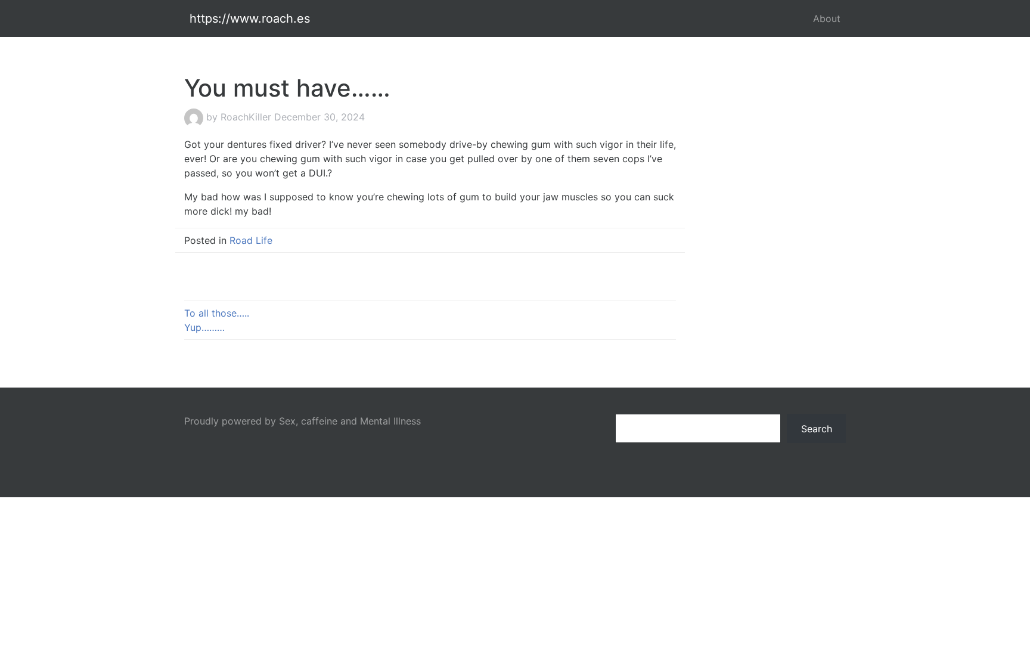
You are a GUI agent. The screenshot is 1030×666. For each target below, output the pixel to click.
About (826, 18)
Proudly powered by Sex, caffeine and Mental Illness (302, 421)
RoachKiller (246, 117)
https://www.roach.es (250, 18)
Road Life (250, 240)
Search (816, 429)
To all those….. (216, 313)
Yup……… (204, 327)
